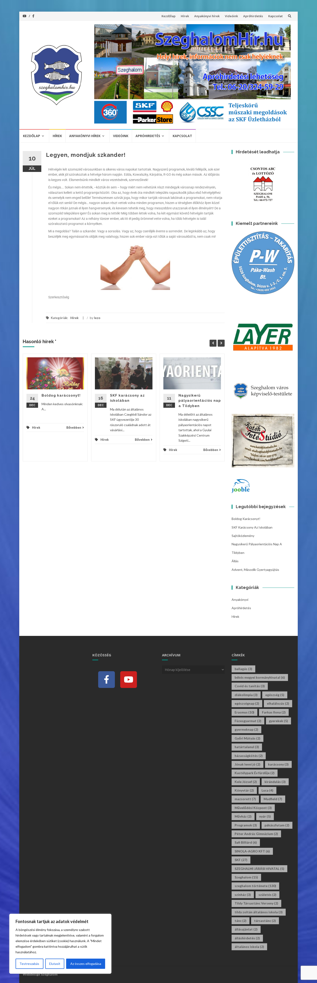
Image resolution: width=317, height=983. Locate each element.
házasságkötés (249, 756)
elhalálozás (278, 703)
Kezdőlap (168, 16)
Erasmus (244, 712)
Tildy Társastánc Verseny (256, 903)
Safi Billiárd (246, 842)
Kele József (246, 782)
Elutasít (54, 964)
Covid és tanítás (250, 686)
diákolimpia (246, 695)
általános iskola (249, 947)
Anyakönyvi (240, 600)
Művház (243, 816)
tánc (240, 921)
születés (267, 895)
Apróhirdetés (253, 16)
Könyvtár (244, 790)
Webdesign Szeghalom (40, 974)
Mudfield (273, 799)
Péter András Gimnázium (256, 834)
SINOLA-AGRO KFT (252, 851)
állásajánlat (246, 929)
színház (243, 895)
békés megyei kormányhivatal (260, 677)
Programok (246, 825)
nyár (265, 816)
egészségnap (247, 703)
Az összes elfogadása (85, 964)
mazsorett (245, 799)
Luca (267, 790)
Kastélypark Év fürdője (255, 773)
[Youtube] (128, 679)
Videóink (231, 16)
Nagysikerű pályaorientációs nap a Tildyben (199, 400)
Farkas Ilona (274, 712)
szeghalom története (255, 886)
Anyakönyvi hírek (207, 16)
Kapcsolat (275, 16)
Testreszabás (29, 964)
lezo (97, 318)
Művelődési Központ (253, 808)
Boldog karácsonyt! (61, 395)
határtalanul (247, 747)
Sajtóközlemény (243, 536)
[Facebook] (106, 679)
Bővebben (73, 427)
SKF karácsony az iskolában (252, 527)
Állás (235, 561)
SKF (241, 860)
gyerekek (278, 721)
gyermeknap (246, 729)
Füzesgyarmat (248, 721)
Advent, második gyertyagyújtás (255, 570)
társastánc (265, 921)
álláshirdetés (247, 938)
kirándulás (275, 782)
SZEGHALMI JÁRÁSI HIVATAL (259, 869)
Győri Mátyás (247, 738)
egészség (274, 695)
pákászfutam (277, 825)
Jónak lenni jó (247, 764)
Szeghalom (246, 877)
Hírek (185, 16)
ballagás (243, 669)
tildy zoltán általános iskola (259, 912)
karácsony (278, 764)
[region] (60, 944)
